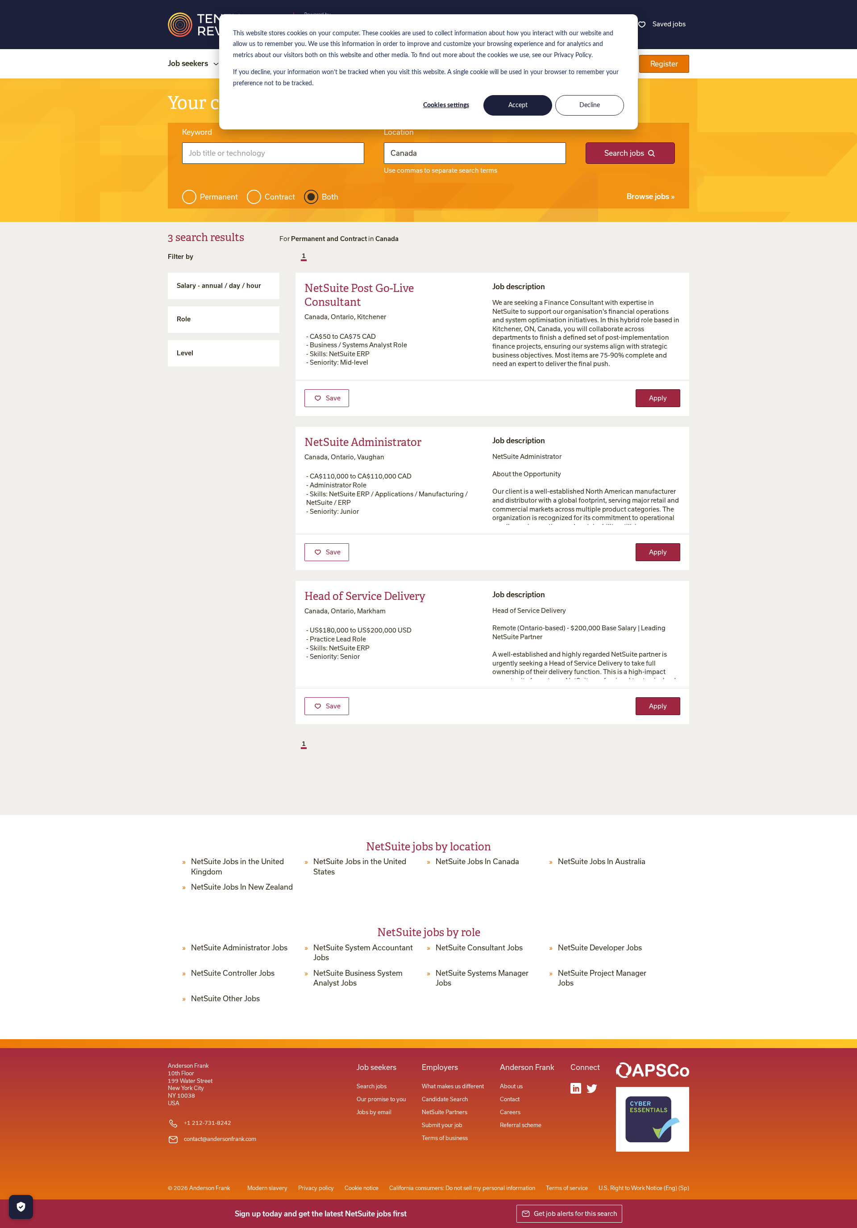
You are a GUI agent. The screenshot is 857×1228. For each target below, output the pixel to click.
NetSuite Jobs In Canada (477, 862)
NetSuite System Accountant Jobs (363, 953)
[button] (296, 256)
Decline (589, 105)
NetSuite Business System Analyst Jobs (358, 978)
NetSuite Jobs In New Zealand (242, 887)
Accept (518, 105)
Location (399, 132)
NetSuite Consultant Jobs (479, 948)
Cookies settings (446, 105)
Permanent (219, 197)
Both (330, 197)
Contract (280, 197)
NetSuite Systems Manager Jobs (482, 978)
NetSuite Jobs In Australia (601, 862)
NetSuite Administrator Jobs (239, 948)
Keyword (197, 132)
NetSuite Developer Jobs (600, 948)
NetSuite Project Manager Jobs (602, 978)
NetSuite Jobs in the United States (359, 866)
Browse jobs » (651, 196)
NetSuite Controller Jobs (233, 973)
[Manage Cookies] (21, 1207)
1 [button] (304, 255)
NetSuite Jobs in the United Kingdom (237, 866)
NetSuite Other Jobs (225, 999)
